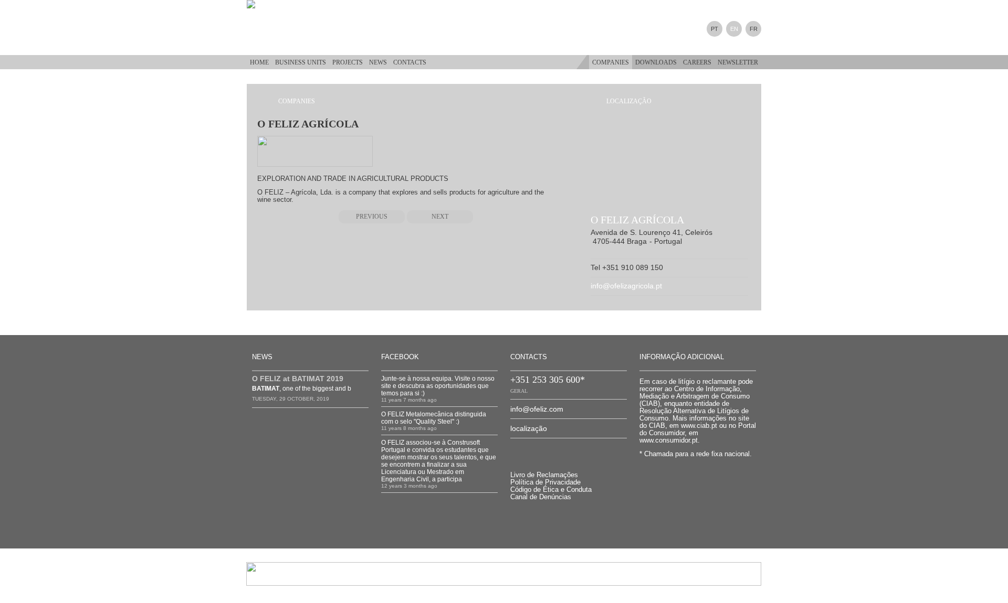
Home (259, 62)
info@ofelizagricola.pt (626, 286)
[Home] (260, 4)
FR (754, 29)
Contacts (409, 62)
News (378, 62)
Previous (371, 216)
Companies (610, 62)
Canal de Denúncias (540, 497)
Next (440, 216)
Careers (697, 62)
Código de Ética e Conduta (551, 489)
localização (528, 428)
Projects (347, 62)
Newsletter (738, 62)
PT (714, 29)
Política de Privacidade (545, 482)
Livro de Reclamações (544, 475)
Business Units (300, 62)
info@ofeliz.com (536, 409)
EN (734, 29)
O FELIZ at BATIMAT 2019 (297, 378)
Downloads (656, 62)
